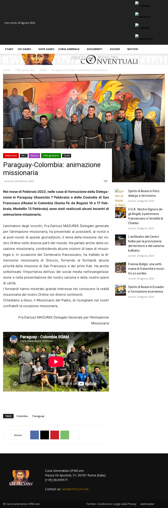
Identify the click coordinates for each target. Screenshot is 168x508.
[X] (44, 435)
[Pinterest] (54, 435)
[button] (160, 49)
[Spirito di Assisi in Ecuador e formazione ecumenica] (120, 290)
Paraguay (38, 416)
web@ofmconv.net (75, 489)
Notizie (34, 155)
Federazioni (11, 155)
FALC (23, 155)
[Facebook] (34, 435)
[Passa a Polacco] (143, 16)
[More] (75, 435)
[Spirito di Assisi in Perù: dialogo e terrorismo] (120, 198)
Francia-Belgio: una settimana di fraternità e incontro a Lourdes (146, 268)
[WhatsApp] (64, 435)
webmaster (147, 504)
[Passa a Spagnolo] (144, 38)
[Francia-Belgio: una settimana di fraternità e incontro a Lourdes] (120, 267)
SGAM (66, 155)
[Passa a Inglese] (142, 27)
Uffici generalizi (51, 155)
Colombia (22, 416)
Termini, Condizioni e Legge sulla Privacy (111, 504)
